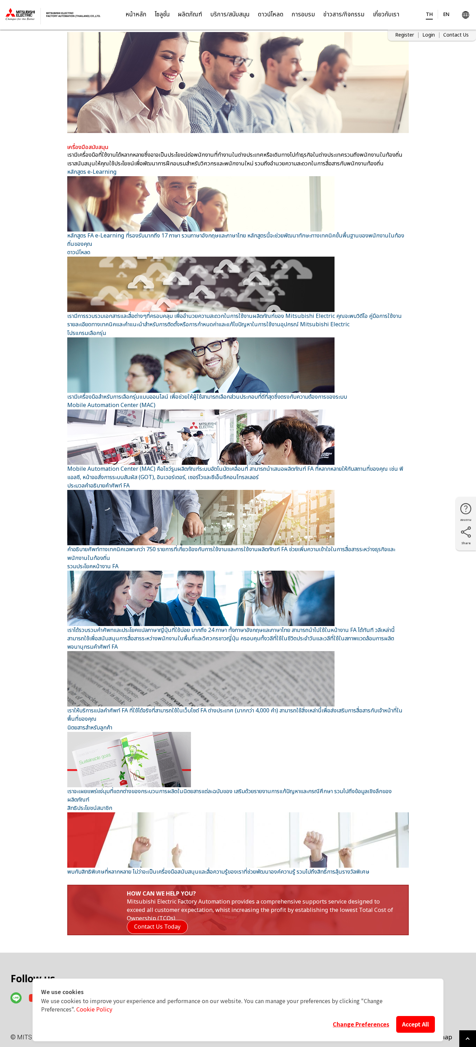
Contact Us (456, 35)
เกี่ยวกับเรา (386, 14)
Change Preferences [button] (361, 1024)
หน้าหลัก (135, 14)
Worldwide (465, 15)
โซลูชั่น (162, 14)
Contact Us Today (157, 927)
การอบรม (303, 14)
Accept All (415, 1024)
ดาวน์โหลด (270, 14)
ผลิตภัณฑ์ (190, 14)
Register (404, 35)
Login (428, 35)
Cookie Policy (94, 1009)
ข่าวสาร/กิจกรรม (343, 14)
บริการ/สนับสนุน (229, 14)
